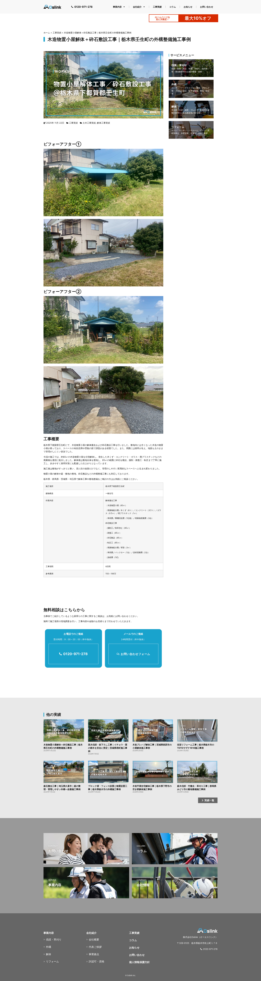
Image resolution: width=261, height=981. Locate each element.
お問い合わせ (206, 6)
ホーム (47, 32)
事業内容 (117, 6)
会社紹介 (137, 6)
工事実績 (157, 6)
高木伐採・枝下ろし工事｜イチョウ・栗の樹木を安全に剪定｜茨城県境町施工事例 (107, 748)
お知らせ (188, 6)
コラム (172, 6)
